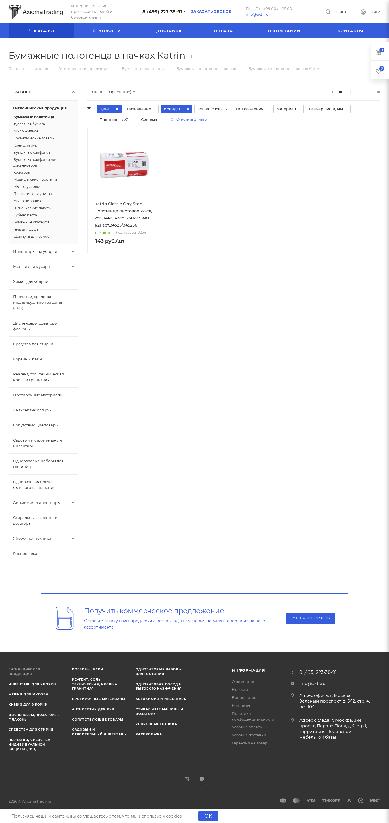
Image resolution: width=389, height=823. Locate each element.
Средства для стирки (31, 730)
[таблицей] (378, 92)
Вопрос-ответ (245, 697)
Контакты (241, 705)
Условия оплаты (247, 727)
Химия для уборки (28, 705)
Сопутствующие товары (98, 719)
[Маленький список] (331, 92)
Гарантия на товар (250, 743)
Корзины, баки (87, 669)
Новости (240, 689)
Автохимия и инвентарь (161, 699)
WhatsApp (202, 779)
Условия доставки (249, 735)
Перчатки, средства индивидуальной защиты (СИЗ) (29, 744)
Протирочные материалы (99, 699)
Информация (248, 670)
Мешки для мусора (28, 694)
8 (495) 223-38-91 (162, 12)
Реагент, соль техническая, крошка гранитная (94, 684)
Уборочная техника (156, 724)
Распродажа (149, 734)
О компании (244, 681)
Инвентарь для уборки (32, 684)
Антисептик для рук (93, 709)
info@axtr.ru (257, 14)
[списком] (370, 92)
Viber (187, 779)
